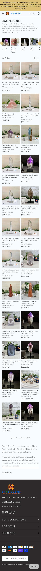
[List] (38, 58)
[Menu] (2, 13)
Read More (7, 472)
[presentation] (1, 43)
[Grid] (34, 58)
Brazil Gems (12, 564)
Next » (27, 437)
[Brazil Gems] (14, 13)
